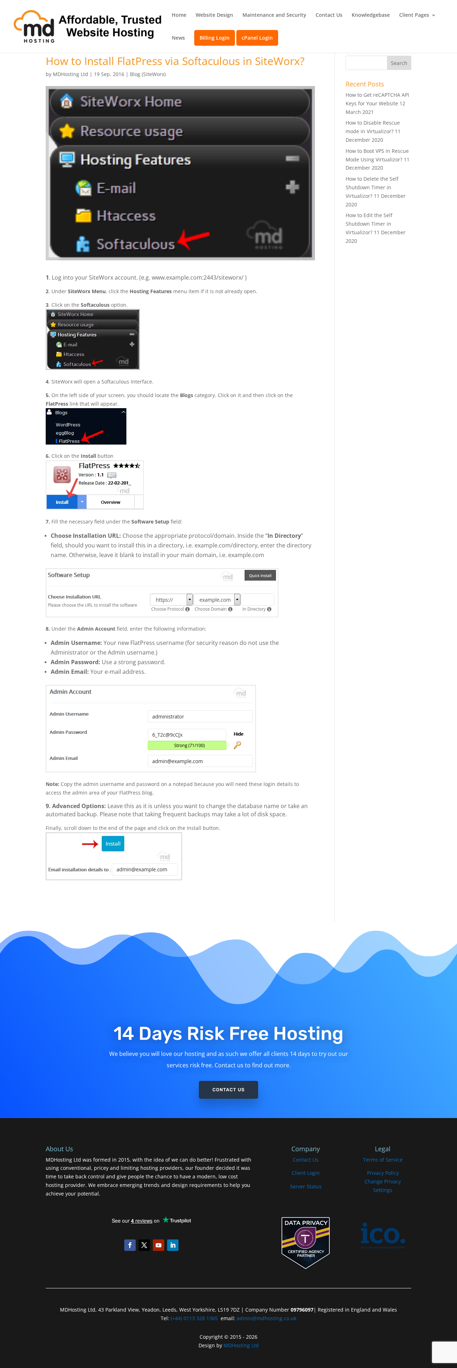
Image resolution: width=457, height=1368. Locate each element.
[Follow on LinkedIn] (173, 1245)
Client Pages (414, 15)
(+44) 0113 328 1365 (194, 1318)
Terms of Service (383, 1159)
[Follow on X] (144, 1245)
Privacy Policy (383, 1172)
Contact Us (329, 15)
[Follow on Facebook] (130, 1245)
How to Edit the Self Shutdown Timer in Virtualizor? (369, 224)
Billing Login (215, 37)
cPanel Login (257, 37)
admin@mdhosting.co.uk (265, 1318)
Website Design (214, 15)
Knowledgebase (371, 15)
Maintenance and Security (274, 15)
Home (179, 15)
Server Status (306, 1186)
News (178, 38)
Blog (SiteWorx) (148, 74)
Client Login (306, 1172)
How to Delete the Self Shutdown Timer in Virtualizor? (372, 187)
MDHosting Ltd (70, 74)
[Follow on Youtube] (158, 1245)
